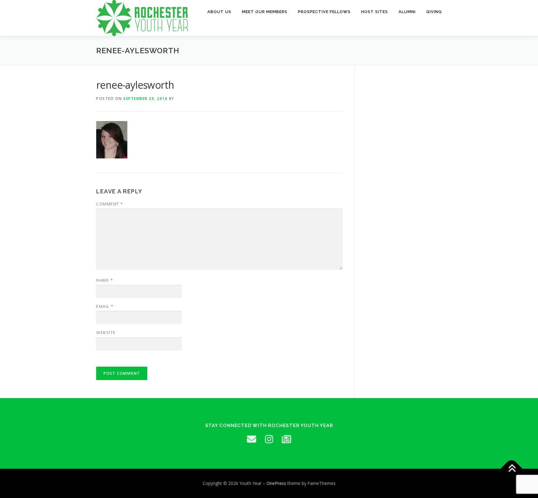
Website (106, 332)
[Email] (251, 439)
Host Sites (374, 11)
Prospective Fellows (324, 11)
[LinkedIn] (286, 439)
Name (104, 280)
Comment (109, 204)
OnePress (276, 483)
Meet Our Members (264, 11)
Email (105, 306)
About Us (219, 11)
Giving (434, 11)
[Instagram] (269, 439)
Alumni (407, 11)
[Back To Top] (512, 469)
